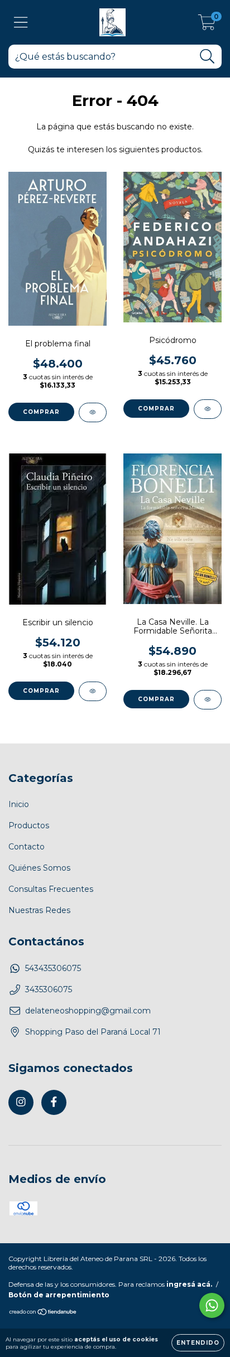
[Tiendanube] (43, 1313)
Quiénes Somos (39, 868)
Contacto (26, 847)
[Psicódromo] (208, 409)
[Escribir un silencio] (93, 691)
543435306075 (53, 968)
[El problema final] (93, 412)
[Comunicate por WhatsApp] (211, 1305)
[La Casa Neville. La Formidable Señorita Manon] (208, 699)
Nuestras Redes (39, 910)
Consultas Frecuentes (50, 889)
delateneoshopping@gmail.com (88, 1011)
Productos (28, 825)
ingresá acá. (189, 1284)
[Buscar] (207, 57)
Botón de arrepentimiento (58, 1295)
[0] (207, 25)
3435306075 (48, 989)
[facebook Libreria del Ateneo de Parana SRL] (53, 1102)
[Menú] (20, 22)
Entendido (197, 1342)
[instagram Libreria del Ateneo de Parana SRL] (20, 1102)
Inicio (18, 804)
